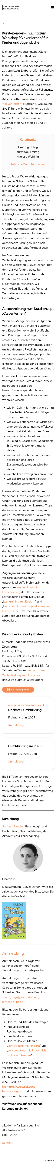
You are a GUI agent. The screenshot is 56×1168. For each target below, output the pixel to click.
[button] (52, 7)
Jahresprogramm (20, 689)
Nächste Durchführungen (28, 164)
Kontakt (7, 1142)
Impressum (48, 1160)
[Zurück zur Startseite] (11, 7)
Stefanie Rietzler (13, 826)
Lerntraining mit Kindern (19, 601)
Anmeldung (16, 725)
